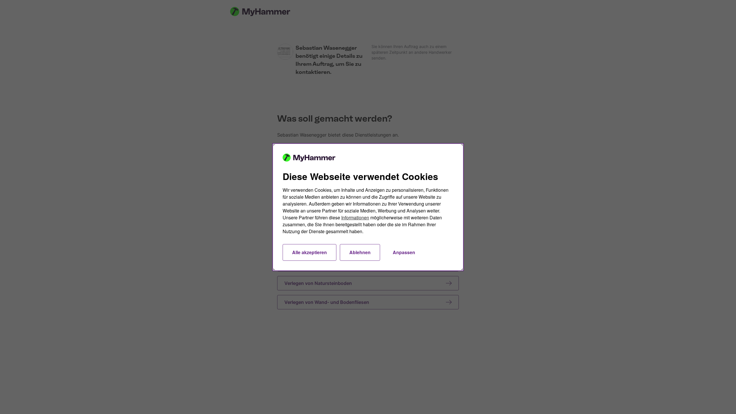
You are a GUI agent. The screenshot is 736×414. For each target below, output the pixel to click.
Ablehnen (360, 252)
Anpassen (404, 252)
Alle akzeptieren (309, 252)
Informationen (355, 217)
